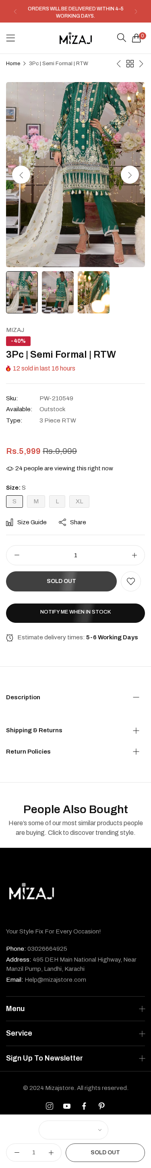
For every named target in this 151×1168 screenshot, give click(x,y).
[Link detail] (49, 1106)
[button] (15, 11)
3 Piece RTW (57, 420)
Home (13, 63)
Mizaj (15, 330)
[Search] (121, 38)
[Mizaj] (76, 38)
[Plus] (134, 555)
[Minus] (17, 555)
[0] (136, 37)
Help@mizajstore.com (46, 979)
